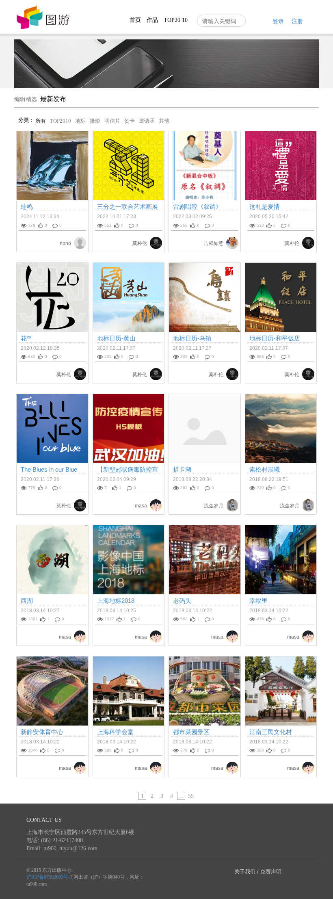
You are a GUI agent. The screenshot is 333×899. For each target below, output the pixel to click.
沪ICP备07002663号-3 (49, 877)
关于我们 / (247, 872)
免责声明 (270, 872)
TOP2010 (60, 121)
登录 (278, 21)
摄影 (95, 121)
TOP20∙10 (176, 20)
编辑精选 (25, 99)
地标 (80, 121)
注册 (297, 21)
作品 (152, 20)
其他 (164, 121)
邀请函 (147, 121)
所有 (40, 121)
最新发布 (53, 98)
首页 (135, 20)
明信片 (112, 121)
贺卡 (129, 121)
